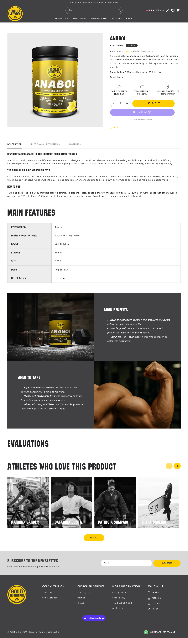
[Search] (119, 10)
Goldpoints (117, 608)
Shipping (128, 51)
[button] (150, 10)
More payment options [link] (142, 119)
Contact (81, 603)
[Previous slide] (169, 466)
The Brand (47, 593)
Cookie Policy (118, 598)
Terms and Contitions (122, 603)
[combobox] (94, 10)
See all (94, 538)
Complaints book (50, 598)
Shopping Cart (84, 593)
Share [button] (115, 127)
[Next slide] (177, 466)
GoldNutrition (16, 632)
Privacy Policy (119, 593)
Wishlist (81, 598)
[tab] (14, 145)
